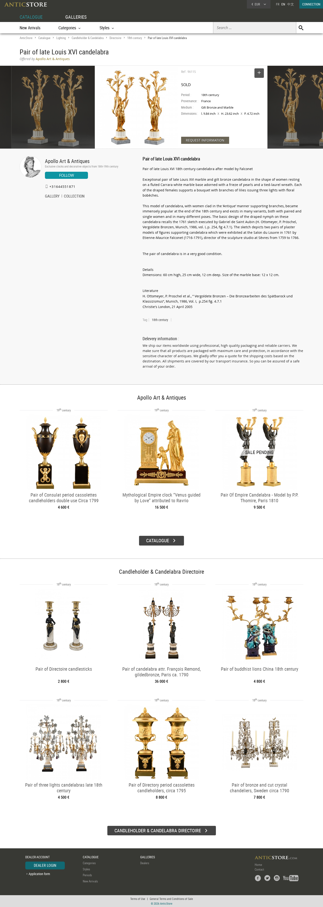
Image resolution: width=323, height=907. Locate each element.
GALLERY (52, 196)
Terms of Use (137, 899)
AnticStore (26, 38)
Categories (89, 863)
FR (277, 4)
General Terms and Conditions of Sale (171, 899)
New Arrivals (30, 28)
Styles (86, 869)
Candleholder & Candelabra (88, 38)
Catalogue (44, 38)
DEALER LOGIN (45, 865)
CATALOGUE (31, 17)
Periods (87, 875)
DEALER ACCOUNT (37, 857)
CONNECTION (311, 4)
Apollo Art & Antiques (67, 161)
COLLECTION (74, 196)
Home (258, 865)
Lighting (61, 38)
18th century (134, 38)
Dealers (144, 863)
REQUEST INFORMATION (205, 140)
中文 (290, 4)
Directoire (115, 38)
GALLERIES (76, 17)
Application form (39, 874)
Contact (259, 869)
